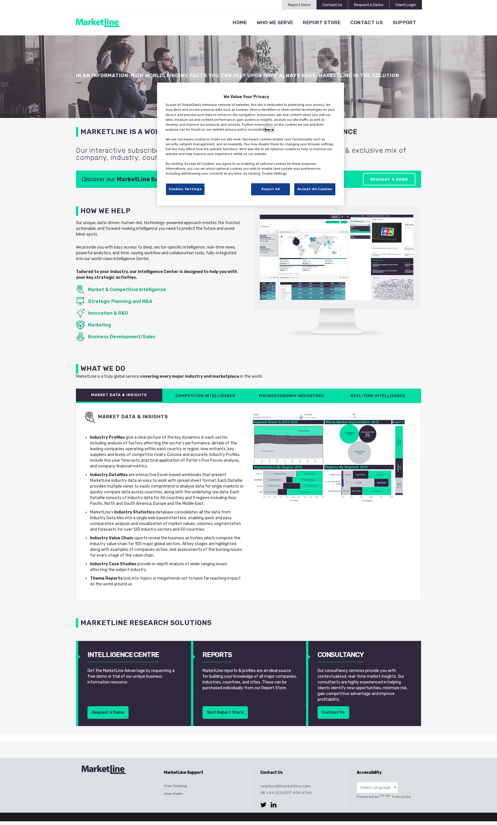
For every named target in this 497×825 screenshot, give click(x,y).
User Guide (173, 794)
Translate (401, 796)
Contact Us (332, 5)
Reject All (270, 189)
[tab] (119, 396)
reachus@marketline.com (285, 786)
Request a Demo (368, 5)
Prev (267, 272)
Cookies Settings (185, 189)
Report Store (299, 5)
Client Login (405, 5)
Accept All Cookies (314, 189)
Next (406, 272)
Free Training (175, 786)
